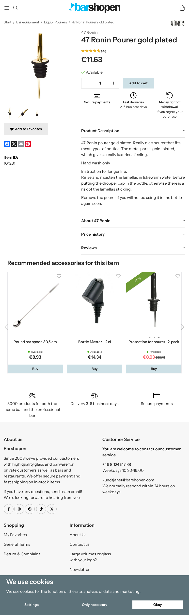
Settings (31, 604)
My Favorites (15, 534)
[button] (35, 369)
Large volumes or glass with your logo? (90, 556)
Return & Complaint (22, 553)
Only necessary (94, 604)
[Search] (15, 8)
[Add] (113, 83)
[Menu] (6, 8)
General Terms (17, 544)
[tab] (133, 131)
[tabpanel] (133, 175)
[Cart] (182, 8)
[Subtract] (86, 83)
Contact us (80, 544)
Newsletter (80, 569)
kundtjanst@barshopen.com (128, 479)
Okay (157, 604)
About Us (78, 534)
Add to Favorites (28, 129)
